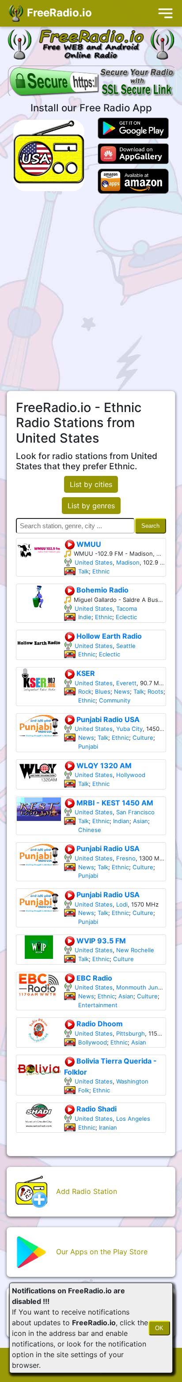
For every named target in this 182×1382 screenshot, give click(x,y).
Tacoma (126, 608)
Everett (126, 683)
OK (159, 1328)
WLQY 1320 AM (103, 765)
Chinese (89, 829)
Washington (132, 1081)
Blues (102, 691)
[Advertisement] (91, 292)
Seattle (126, 645)
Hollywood (130, 774)
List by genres (91, 505)
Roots (155, 691)
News (122, 691)
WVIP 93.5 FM (100, 940)
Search (150, 525)
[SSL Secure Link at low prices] (92, 82)
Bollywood (92, 1042)
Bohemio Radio (102, 589)
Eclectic (126, 616)
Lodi (122, 904)
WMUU (88, 544)
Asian (140, 820)
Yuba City (129, 728)
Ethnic (101, 571)
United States (94, 562)
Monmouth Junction (144, 987)
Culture (143, 737)
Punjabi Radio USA (107, 719)
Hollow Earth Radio (108, 636)
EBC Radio (93, 978)
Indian (121, 820)
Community (114, 700)
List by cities (91, 484)
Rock (84, 691)
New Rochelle (135, 950)
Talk (83, 571)
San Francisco (135, 812)
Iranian (108, 1127)
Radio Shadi (96, 1108)
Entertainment (98, 1005)
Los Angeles (133, 1118)
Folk (83, 1090)
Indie (84, 616)
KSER (85, 673)
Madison (128, 562)
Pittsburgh (130, 1033)
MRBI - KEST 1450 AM (114, 802)
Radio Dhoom (99, 1023)
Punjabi (88, 746)
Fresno (126, 858)
